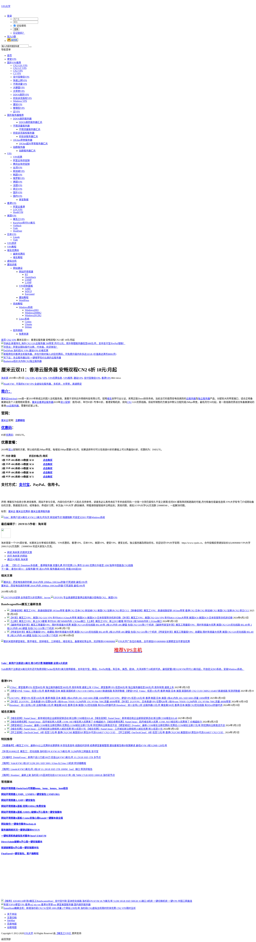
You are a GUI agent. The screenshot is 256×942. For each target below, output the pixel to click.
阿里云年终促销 (21, 160)
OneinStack (30, 277)
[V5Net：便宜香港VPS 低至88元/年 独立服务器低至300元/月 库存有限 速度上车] (49, 687)
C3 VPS (17, 73)
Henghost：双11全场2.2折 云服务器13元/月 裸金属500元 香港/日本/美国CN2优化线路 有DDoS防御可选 (169, 705)
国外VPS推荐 (14, 62)
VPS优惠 (17, 157)
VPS (9, 153)
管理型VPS (19, 108)
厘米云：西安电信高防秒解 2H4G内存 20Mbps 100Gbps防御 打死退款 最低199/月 (43, 585)
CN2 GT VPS (20, 68)
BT (26, 274)
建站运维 (12, 264)
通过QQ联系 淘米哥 (17, 559)
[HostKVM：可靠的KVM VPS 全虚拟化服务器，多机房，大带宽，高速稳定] (41, 384)
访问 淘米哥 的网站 (17, 556)
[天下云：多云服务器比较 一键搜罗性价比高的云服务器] (31, 357)
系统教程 (18, 303)
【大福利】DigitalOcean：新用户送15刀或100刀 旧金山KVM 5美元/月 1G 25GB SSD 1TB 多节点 (51, 757)
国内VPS (17, 196)
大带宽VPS (19, 91)
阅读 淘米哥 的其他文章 (19, 552)
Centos (28, 321)
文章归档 (12, 917)
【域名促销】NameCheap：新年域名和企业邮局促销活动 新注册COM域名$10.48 (135, 718)
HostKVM (18, 212)
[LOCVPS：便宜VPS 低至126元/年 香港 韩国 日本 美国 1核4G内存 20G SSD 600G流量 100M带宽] (58, 698)
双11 (10, 449)
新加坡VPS (19, 171)
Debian (28, 327)
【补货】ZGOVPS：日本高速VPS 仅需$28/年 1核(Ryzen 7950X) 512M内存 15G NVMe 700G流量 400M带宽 (175, 701)
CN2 (129, 402)
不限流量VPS (20, 84)
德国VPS (17, 182)
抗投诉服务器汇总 (28, 136)
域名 (109, 398)
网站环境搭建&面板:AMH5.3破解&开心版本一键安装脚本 (31, 812)
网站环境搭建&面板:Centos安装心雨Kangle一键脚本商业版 (32, 818)
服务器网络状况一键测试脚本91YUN (20, 830)
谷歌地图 (12, 927)
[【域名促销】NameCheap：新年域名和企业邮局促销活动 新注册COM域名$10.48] (50, 718)
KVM (38, 378)
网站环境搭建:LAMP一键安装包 (18, 800)
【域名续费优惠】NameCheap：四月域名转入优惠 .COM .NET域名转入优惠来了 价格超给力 (154, 722)
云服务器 (191, 398)
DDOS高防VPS (21, 94)
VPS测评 (11, 243)
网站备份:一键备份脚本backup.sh (18, 824)
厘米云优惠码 (23, 511)
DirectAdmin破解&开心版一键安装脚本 (21, 841)
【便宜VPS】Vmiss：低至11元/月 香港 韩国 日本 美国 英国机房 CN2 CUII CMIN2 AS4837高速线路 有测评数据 (182, 691)
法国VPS (17, 185)
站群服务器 (19, 147)
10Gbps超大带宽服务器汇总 (33, 143)
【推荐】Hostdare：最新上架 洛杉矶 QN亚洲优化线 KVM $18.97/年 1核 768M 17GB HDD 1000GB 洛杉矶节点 (58, 775)
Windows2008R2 (33, 312)
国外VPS (17, 192)
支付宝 (24, 485)
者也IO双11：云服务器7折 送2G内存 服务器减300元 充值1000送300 (41, 569)
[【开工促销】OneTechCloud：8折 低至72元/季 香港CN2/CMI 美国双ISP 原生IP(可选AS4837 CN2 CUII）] (62, 732)
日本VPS (11, 234)
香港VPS (11, 203)
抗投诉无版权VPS (22, 98)
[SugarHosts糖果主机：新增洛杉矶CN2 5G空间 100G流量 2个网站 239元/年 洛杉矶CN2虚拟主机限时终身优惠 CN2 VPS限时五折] (68, 908)
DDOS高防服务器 (22, 118)
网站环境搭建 (26, 271)
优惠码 (6, 428)
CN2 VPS (18, 71)
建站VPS (17, 104)
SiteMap (11, 920)
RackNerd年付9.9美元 (24, 222)
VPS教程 (11, 247)
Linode (16, 237)
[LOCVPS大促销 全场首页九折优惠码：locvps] (26, 597)
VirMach (17, 225)
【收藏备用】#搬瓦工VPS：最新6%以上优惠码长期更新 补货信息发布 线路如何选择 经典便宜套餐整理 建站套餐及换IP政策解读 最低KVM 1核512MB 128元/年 (84, 745)
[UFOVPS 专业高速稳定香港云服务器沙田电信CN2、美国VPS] (84, 597)
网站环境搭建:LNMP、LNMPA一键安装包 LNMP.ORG (30, 794)
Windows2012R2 (33, 315)
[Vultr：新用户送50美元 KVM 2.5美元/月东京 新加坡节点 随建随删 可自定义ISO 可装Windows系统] (53, 517)
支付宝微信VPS (21, 77)
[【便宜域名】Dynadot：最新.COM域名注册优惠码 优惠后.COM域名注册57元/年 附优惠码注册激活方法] (62, 725)
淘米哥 (4, 378)
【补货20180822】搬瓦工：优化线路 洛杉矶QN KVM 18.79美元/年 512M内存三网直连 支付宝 (49, 751)
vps (7, 405)
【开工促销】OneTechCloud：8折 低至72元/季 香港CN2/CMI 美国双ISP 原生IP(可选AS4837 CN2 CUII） (171, 732)
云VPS (16, 111)
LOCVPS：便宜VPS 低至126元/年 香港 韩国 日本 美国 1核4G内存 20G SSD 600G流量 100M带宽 (159, 698)
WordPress (24, 300)
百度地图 (12, 924)
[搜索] (30, 46)
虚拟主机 (12, 261)
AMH (28, 288)
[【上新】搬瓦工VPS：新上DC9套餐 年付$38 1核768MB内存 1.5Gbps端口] (46, 621)
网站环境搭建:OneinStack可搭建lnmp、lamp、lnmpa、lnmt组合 (34, 788)
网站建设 (18, 268)
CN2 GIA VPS (20, 65)
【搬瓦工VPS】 (64, 933)
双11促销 (65, 402)
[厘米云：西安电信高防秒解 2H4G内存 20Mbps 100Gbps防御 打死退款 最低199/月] (44, 582)
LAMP (28, 282)
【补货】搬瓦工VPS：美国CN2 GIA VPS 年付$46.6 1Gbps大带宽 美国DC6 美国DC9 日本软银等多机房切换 (177, 617)
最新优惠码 (19, 254)
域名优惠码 (13, 250)
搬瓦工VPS (19, 219)
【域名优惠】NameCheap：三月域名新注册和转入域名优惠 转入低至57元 (124, 729)
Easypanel (30, 294)
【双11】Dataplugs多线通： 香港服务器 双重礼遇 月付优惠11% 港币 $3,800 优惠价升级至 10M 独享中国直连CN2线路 (67, 565)
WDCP (28, 291)
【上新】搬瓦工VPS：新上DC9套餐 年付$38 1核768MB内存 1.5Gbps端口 (124, 621)
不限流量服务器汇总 (29, 129)
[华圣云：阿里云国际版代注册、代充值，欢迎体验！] (29, 347)
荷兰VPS (17, 189)
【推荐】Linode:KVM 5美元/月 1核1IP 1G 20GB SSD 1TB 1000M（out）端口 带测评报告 (46, 769)
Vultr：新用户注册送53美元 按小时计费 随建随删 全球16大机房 (34, 663)
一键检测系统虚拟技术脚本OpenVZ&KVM (23, 836)
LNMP (28, 280)
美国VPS (11, 215)
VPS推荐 (67, 378)
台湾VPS (17, 167)
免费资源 (23, 334)
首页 (9, 55)
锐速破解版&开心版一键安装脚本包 (20, 847)
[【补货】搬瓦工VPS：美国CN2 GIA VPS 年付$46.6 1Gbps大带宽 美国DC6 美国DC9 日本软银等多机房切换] (64, 617)
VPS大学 (5, 6)
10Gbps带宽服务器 (22, 140)
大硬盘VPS (19, 87)
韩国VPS (17, 174)
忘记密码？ (19, 33)
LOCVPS (17, 209)
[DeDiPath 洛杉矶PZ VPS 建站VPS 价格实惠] (24, 350)
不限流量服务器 (21, 126)
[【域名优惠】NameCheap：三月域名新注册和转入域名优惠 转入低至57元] (46, 729)
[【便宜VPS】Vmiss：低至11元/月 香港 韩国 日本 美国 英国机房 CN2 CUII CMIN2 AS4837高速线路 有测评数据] (66, 691)
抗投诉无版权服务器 (23, 133)
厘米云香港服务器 (40, 511)
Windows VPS (20, 101)
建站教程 (23, 297)
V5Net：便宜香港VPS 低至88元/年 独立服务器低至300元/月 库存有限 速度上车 (133, 687)
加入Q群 (11, 36)
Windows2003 (32, 310)
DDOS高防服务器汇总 (30, 122)
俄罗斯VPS (19, 178)
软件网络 (18, 330)
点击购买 (47, 460)
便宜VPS (11, 59)
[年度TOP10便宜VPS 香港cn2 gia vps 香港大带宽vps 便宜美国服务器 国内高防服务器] (46, 904)
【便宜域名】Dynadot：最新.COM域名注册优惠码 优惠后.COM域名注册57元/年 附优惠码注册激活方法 (171, 725)
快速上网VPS (20, 80)
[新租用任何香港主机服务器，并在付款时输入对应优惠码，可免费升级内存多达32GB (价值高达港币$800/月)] (58, 354)
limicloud (12, 398)
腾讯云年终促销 (21, 164)
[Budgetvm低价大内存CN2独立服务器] (21, 361)
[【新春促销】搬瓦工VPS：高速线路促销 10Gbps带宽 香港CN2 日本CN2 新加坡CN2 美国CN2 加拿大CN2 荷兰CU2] (68, 610)
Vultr (15, 228)
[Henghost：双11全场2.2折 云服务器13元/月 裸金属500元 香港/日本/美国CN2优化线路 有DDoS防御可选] (61, 705)
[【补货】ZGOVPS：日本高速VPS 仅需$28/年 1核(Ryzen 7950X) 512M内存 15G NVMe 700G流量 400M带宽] (63, 701)
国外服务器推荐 (15, 115)
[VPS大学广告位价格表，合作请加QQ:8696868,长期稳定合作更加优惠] (153, 641)
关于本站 (12, 914)
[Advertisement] (90, 878)
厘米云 (4, 398)
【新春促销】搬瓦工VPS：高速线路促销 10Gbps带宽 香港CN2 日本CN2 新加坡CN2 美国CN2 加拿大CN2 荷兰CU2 (189, 610)
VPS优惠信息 (55, 378)
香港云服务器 (46, 402)
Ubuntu (28, 324)
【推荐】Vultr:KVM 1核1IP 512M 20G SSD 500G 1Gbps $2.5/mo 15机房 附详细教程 (43, 763)
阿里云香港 (19, 206)
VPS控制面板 (26, 286)
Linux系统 (24, 319)
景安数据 (23, 199)
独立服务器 (204, 398)
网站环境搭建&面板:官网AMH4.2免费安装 (23, 806)
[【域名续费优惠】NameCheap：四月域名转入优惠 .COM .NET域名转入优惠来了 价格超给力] (56, 722)
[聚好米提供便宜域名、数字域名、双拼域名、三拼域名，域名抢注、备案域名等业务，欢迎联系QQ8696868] (58, 641)
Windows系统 (26, 307)
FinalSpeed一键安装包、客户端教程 (20, 853)
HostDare (17, 231)
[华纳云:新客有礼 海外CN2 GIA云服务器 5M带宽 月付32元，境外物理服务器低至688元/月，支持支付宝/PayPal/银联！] (63, 343)
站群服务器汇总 (27, 150)
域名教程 (18, 257)
